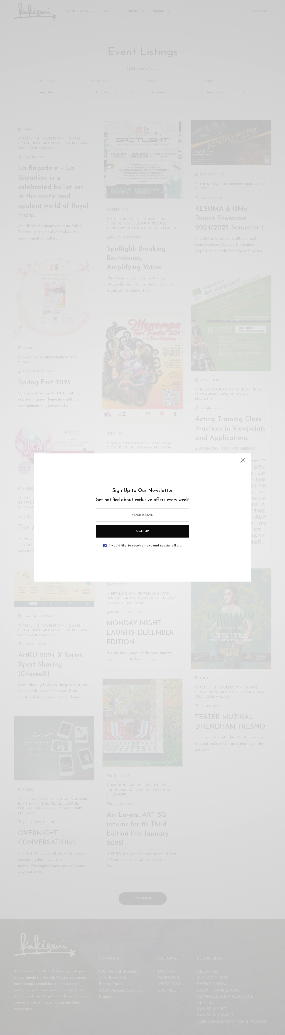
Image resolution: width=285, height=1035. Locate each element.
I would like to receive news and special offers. (145, 545)
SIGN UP (142, 531)
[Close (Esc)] (242, 462)
